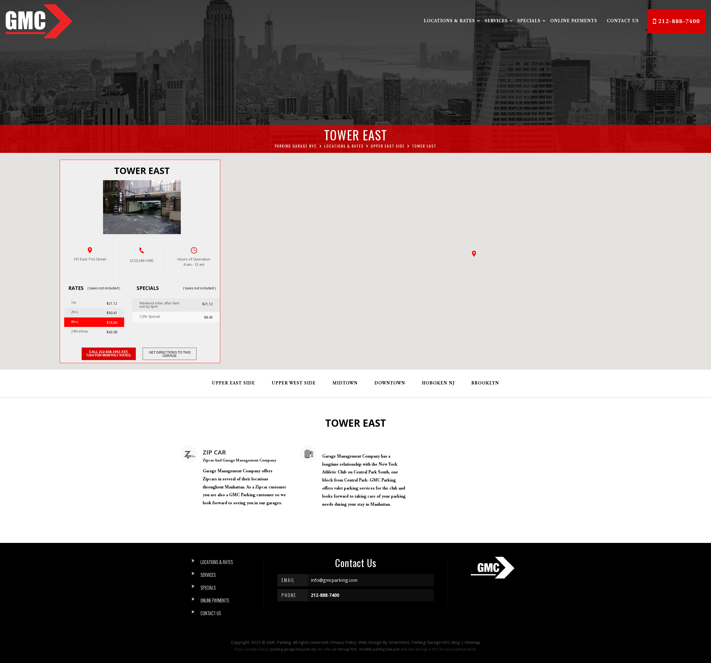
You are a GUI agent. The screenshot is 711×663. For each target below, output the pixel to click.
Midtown (345, 383)
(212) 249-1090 (141, 260)
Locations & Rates (449, 21)
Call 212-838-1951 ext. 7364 (108, 353)
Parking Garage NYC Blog (436, 642)
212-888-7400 (679, 22)
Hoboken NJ (438, 383)
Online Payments (573, 21)
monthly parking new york (379, 649)
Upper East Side (233, 383)
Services (496, 21)
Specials (528, 21)
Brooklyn (485, 383)
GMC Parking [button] (279, 642)
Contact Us (623, 21)
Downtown (389, 383)
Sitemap (472, 642)
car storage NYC (344, 649)
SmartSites (399, 642)
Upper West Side (294, 383)
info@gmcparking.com (334, 580)
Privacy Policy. (343, 642)
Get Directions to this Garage (170, 354)
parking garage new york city (293, 649)
